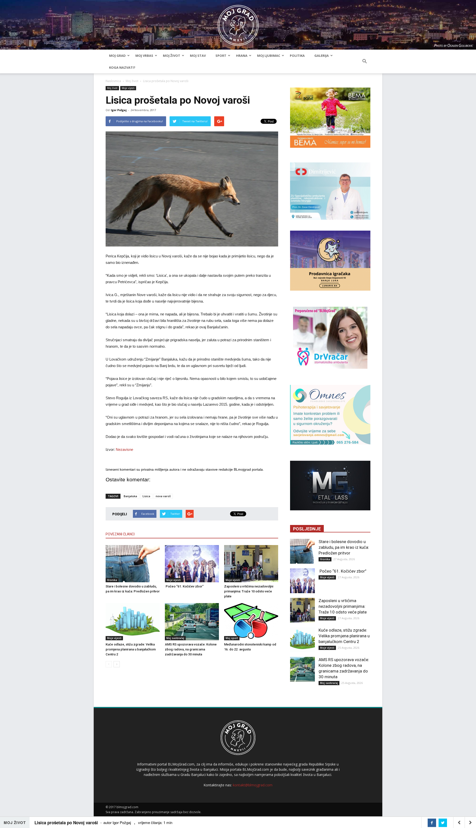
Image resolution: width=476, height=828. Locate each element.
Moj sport (232, 638)
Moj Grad (117, 55)
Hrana (241, 55)
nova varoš (163, 496)
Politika (297, 55)
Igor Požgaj (119, 110)
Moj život (171, 55)
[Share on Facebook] (432, 823)
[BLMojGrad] (238, 23)
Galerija (321, 55)
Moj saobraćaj (175, 638)
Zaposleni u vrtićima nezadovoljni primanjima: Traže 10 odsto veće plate (248, 591)
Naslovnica (113, 81)
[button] (364, 61)
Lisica (146, 496)
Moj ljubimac (268, 55)
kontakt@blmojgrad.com (252, 785)
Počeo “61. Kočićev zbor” (184, 586)
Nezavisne (124, 449)
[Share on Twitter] (443, 823)
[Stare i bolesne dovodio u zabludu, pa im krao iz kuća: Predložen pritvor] (133, 563)
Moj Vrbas (144, 55)
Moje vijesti (128, 88)
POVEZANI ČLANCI (120, 534)
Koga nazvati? (122, 67)
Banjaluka (130, 496)
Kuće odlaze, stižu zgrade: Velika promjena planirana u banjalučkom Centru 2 (131, 649)
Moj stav (198, 55)
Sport (220, 55)
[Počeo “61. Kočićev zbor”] (192, 563)
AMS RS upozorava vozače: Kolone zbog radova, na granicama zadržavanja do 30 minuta (191, 649)
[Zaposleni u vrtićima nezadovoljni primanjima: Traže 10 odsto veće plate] (251, 563)
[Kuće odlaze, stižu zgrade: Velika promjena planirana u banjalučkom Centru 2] (133, 621)
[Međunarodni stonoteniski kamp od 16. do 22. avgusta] (251, 621)
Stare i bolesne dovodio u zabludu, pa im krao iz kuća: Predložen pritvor (344, 547)
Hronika (112, 580)
